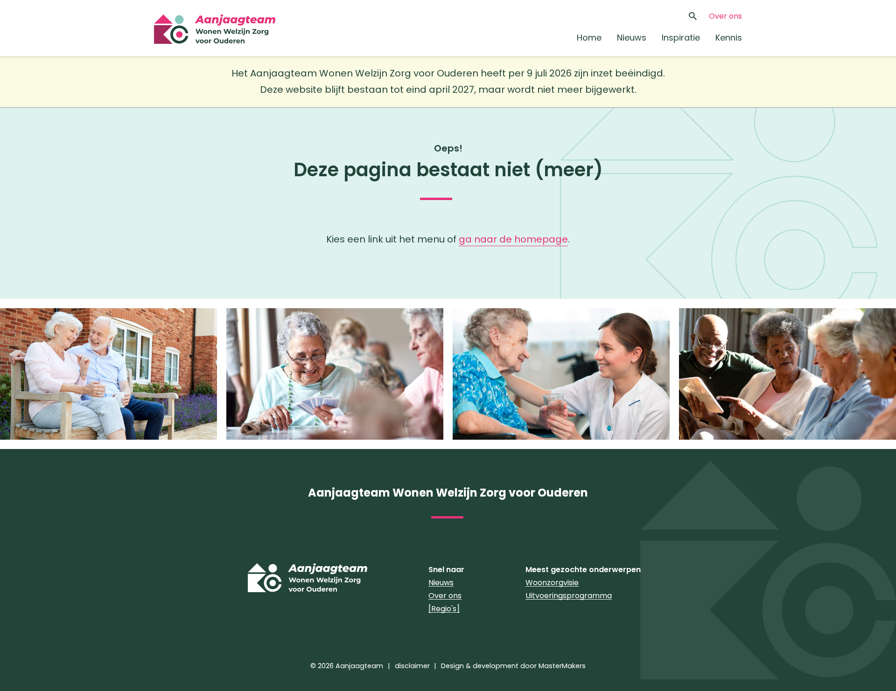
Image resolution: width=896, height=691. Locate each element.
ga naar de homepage (513, 239)
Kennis (728, 37)
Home (589, 37)
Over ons (725, 16)
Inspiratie (681, 37)
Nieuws (631, 37)
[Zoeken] (692, 16)
